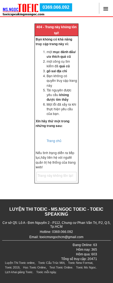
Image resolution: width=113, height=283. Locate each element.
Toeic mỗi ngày (46, 272)
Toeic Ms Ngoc (86, 267)
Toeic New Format (80, 262)
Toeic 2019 (12, 267)
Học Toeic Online (34, 267)
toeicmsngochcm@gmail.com (61, 237)
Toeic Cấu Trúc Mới (51, 262)
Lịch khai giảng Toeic (19, 272)
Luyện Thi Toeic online (20, 262)
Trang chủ (54, 140)
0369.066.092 (56, 7)
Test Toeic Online (60, 267)
